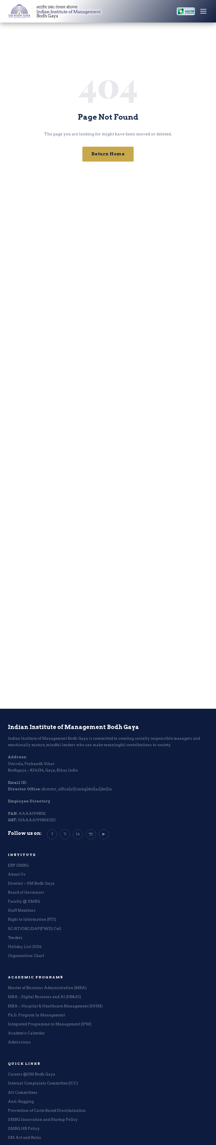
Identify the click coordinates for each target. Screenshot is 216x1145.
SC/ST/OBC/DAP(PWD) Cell (34, 929)
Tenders (15, 938)
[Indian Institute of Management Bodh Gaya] (83, 11)
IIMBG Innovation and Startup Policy (43, 1119)
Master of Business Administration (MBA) (47, 988)
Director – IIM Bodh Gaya (31, 883)
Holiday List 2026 (25, 947)
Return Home (108, 153)
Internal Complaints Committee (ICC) (43, 1083)
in (78, 834)
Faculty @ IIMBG (24, 901)
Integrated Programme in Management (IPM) (49, 1024)
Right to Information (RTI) (32, 919)
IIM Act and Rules (24, 1137)
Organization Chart (26, 956)
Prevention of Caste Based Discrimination (47, 1110)
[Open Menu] (203, 11)
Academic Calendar (26, 1033)
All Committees (22, 1092)
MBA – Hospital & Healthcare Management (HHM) (55, 1006)
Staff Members (21, 910)
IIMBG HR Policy (24, 1128)
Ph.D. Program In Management (36, 1015)
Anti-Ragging (21, 1101)
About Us (17, 874)
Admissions (19, 1042)
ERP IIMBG (18, 865)
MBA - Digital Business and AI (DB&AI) (44, 997)
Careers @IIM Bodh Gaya (31, 1074)
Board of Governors (26, 892)
